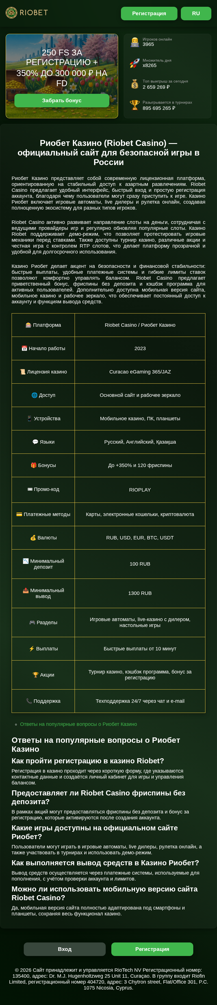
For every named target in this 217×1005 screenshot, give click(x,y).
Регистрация (149, 13)
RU (196, 13)
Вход (65, 949)
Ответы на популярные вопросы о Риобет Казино (78, 724)
